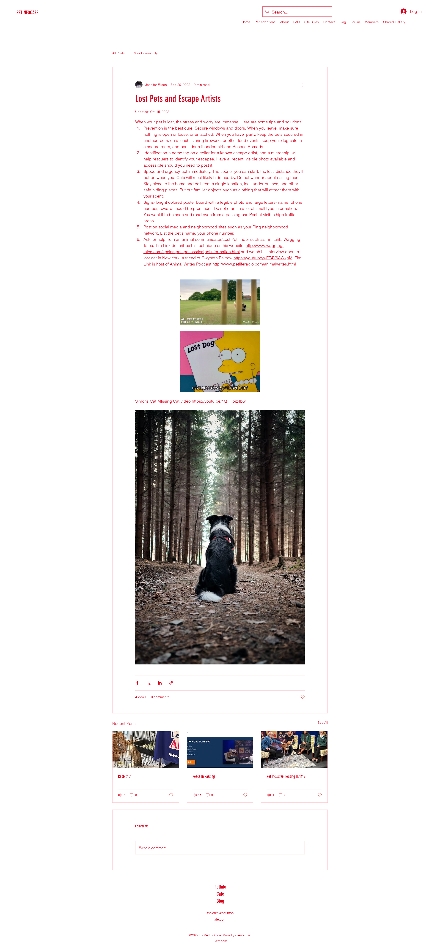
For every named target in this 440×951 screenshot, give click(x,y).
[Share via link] (171, 683)
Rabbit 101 (124, 776)
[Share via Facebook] (137, 683)
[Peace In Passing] (220, 749)
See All (323, 723)
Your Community (146, 53)
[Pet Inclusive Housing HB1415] (294, 749)
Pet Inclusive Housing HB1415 (286, 776)
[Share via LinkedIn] (160, 683)
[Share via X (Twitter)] (148, 683)
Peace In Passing (203, 776)
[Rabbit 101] (146, 749)
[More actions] (302, 84)
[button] (220, 302)
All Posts (118, 53)
